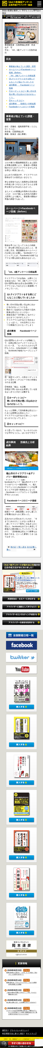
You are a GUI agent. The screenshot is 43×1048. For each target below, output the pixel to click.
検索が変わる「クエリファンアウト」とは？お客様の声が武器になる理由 (21, 983)
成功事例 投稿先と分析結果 (22, 104)
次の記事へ (31, 547)
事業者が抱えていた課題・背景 (22, 66)
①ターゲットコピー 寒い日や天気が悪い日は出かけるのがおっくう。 (22, 94)
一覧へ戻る (21, 547)
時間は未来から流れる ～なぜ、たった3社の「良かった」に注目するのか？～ (21, 973)
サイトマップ (31, 1033)
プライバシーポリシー (19, 1030)
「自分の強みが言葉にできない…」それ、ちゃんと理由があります (21, 993)
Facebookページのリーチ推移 (22, 107)
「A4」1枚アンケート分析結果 (22, 76)
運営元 (5, 1030)
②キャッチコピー (16, 100)
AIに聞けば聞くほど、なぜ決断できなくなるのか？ (21, 1002)
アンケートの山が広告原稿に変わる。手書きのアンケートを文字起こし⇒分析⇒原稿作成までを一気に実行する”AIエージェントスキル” (21, 1012)
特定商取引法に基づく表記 (13, 1033)
